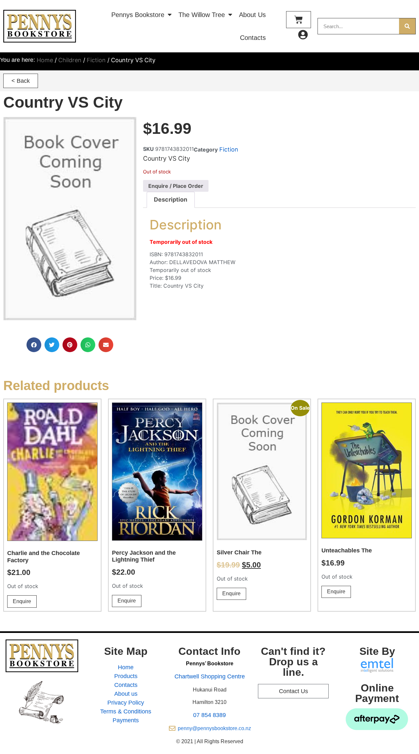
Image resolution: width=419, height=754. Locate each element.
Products (125, 676)
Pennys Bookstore (137, 14)
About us (125, 694)
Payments (126, 720)
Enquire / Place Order (175, 186)
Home (45, 60)
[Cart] (298, 19)
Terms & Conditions (125, 711)
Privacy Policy (125, 702)
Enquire (22, 601)
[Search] (407, 26)
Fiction (96, 60)
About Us (252, 14)
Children (70, 60)
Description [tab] (170, 199)
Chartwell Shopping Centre (209, 676)
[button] (20, 81)
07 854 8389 (209, 715)
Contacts (253, 37)
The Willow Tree (201, 14)
